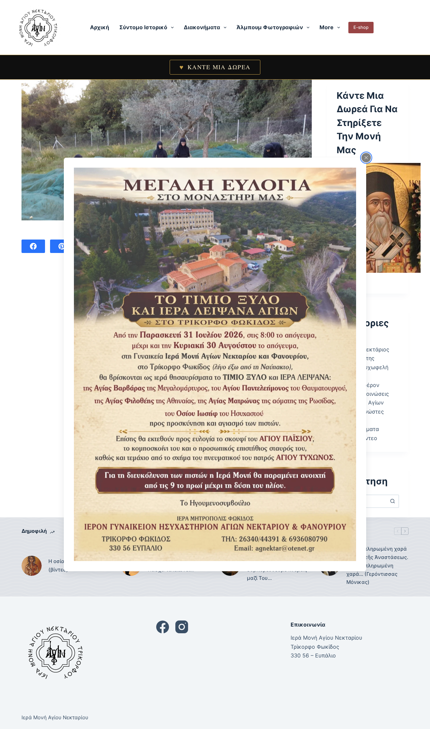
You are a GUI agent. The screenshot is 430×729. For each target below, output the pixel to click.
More (326, 27)
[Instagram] (181, 626)
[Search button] (392, 501)
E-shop (361, 27)
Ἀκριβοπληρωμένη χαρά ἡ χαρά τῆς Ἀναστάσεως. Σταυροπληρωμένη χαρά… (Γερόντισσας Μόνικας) (377, 565)
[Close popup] (366, 157)
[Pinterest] (62, 246)
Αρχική (99, 27)
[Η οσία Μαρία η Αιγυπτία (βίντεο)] (32, 566)
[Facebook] (33, 246)
